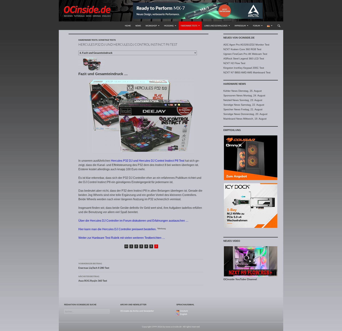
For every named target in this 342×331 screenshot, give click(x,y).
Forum (256, 25)
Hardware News (234, 83)
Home (128, 25)
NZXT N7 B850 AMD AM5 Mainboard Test (246, 72)
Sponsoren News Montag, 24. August (244, 95)
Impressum (240, 25)
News (138, 25)
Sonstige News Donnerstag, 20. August (245, 114)
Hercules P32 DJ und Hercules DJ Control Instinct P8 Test (147, 160)
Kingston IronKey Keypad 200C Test (243, 67)
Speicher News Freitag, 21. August (242, 109)
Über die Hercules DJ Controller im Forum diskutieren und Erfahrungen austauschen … (133, 220)
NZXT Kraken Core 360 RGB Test (242, 49)
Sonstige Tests (107, 40)
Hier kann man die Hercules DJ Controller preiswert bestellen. (117, 229)
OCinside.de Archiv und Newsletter (137, 311)
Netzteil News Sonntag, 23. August (242, 100)
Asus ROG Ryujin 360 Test (92, 278)
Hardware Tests (189, 25)
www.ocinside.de (173, 326)
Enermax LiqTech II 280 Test (93, 265)
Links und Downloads (215, 25)
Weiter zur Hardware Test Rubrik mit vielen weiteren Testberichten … (121, 237)
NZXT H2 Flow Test (234, 63)
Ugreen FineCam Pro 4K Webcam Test (245, 53)
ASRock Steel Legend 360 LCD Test (243, 58)
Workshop (151, 25)
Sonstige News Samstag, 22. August (243, 104)
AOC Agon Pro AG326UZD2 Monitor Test (246, 44)
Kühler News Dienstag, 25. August (242, 90)
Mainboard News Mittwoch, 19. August (244, 118)
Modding (169, 25)
